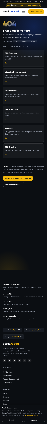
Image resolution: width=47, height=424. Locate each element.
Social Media (7, 375)
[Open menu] (23, 11)
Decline (12, 420)
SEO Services (7, 372)
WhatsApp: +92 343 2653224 (35, 2)
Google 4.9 (34, 330)
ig (19, 360)
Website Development (11, 379)
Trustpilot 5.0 (13, 337)
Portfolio (6, 400)
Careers (5, 404)
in (9, 360)
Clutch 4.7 (12, 330)
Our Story (6, 393)
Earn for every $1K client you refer (23, 5)
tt (24, 360)
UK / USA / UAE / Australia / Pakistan (14, 2)
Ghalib (11, 11)
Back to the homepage (14, 185)
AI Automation (7, 383)
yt (14, 360)
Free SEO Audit (36, 11)
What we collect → (31, 415)
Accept (34, 420)
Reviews (6, 397)
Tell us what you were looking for (18, 178)
